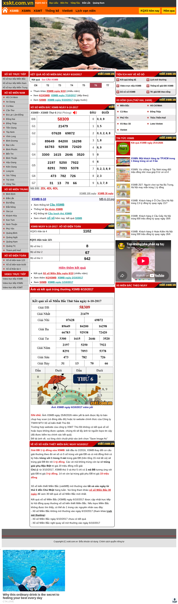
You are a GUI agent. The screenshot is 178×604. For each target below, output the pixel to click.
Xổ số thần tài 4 (13, 269)
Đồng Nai (10, 119)
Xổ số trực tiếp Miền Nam (14, 83)
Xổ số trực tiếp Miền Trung (15, 87)
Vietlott (123, 130)
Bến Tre (10, 154)
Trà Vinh (10, 180)
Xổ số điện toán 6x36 (16, 264)
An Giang (10, 102)
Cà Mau (10, 106)
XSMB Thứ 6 (48, 112)
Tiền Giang (11, 128)
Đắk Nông (11, 207)
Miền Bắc (124, 105)
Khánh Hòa (11, 216)
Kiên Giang (11, 167)
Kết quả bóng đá (128, 80)
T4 (71, 85)
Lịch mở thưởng (158, 80)
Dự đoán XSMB (54, 209)
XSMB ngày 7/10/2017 (63, 95)
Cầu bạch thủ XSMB (60, 213)
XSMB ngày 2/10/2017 (70, 277)
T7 (107, 85)
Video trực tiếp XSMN (13, 283)
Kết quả (36, 79)
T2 (47, 85)
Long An (10, 171)
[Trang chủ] (5, 10)
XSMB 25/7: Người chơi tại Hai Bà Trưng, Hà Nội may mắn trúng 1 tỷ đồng (152, 186)
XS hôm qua (124, 100)
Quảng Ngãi (12, 237)
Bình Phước (11, 149)
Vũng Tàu (10, 184)
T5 (83, 85)
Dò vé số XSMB (127, 92)
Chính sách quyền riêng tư (111, 541)
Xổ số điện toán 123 (15, 260)
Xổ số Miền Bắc (40, 107)
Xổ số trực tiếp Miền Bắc (14, 79)
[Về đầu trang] (174, 600)
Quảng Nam (12, 242)
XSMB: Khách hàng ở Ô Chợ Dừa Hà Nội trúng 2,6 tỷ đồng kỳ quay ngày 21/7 (152, 201)
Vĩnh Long (11, 136)
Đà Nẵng (10, 203)
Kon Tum (10, 220)
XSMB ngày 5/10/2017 (60, 99)
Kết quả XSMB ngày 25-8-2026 (147, 143)
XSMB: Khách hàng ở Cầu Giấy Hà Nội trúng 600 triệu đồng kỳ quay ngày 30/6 (151, 217)
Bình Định (10, 194)
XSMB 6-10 (39, 199)
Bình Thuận (11, 158)
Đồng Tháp (11, 123)
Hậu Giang (11, 162)
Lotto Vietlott (156, 124)
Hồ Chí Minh (12, 97)
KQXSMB (44, 95)
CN (35, 85)
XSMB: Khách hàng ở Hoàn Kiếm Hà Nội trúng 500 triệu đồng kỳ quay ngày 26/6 (152, 232)
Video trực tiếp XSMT (13, 287)
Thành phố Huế (13, 250)
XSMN (26, 10)
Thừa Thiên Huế (158, 118)
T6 (95, 85)
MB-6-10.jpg (106, 199)
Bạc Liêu (10, 145)
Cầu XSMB (57, 204)
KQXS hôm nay (150, 10)
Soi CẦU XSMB (50, 79)
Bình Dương (12, 141)
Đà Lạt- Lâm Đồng (14, 115)
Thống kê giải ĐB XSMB (161, 86)
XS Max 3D (125, 124)
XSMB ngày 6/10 (56, 91)
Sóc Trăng (11, 175)
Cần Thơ (10, 110)
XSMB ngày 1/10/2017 (60, 282)
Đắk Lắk (10, 198)
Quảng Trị (10, 246)
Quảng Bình (11, 233)
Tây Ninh (10, 132)
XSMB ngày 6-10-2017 (64, 107)
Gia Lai (9, 211)
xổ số (51, 218)
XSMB (14, 10)
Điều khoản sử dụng (88, 541)
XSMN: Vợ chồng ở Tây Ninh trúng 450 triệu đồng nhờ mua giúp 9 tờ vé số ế (151, 170)
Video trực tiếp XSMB (13, 279)
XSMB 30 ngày (105, 193)
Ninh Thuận (11, 224)
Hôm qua (169, 10)
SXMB (42, 99)
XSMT (38, 10)
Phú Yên (10, 229)
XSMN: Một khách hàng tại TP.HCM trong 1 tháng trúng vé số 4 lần (153, 159)
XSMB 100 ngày (87, 193)
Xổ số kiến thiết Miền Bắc (51, 444)
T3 (59, 85)
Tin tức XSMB (125, 138)
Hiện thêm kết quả (72, 267)
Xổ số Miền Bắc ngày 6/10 (58, 273)
